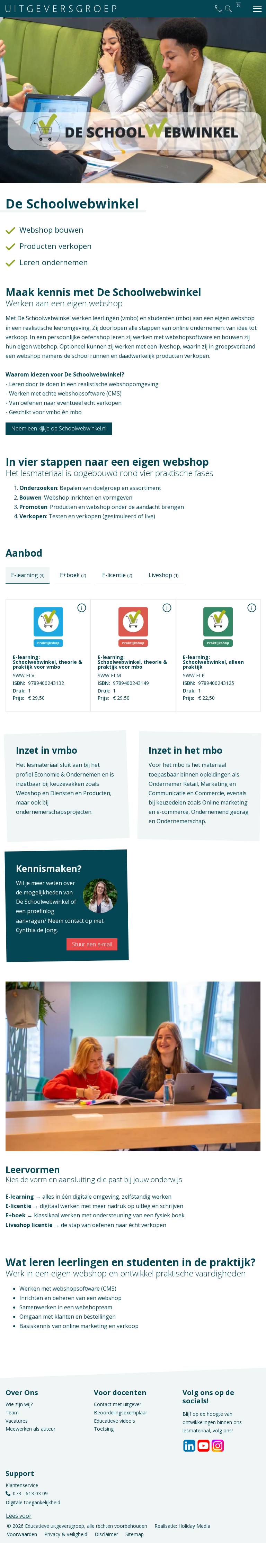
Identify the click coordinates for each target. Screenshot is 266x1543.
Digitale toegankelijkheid (33, 1502)
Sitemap (134, 1534)
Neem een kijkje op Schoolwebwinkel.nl (58, 428)
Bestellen (48, 706)
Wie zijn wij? (19, 1404)
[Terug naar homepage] (61, 8)
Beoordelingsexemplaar (120, 1412)
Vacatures (17, 1420)
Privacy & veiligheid (65, 1534)
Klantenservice (22, 1485)
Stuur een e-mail (92, 944)
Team (12, 1412)
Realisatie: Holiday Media (182, 1525)
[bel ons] (218, 8)
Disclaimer (106, 1534)
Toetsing (104, 1428)
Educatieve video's (114, 1420)
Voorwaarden (22, 1534)
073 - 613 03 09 (30, 1493)
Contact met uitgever (117, 1404)
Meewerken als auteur (30, 1428)
